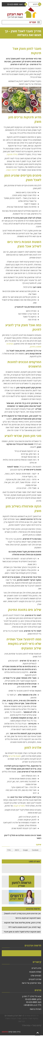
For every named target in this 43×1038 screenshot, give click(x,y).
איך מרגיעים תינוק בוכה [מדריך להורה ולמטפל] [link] (22, 913)
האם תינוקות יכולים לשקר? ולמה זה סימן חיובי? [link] (22, 932)
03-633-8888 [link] (30, 999)
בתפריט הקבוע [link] (19, 805)
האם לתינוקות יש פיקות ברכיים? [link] (28, 918)
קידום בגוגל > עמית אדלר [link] (31, 1025)
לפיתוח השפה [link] (11, 170)
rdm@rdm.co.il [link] (30, 1005)
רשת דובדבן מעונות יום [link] (13, 1015)
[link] (21, 13)
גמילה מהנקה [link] (12, 154)
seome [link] (5, 1031)
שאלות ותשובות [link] (35, 972)
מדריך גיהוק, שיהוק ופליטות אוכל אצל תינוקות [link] (22, 922)
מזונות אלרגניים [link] (15, 756)
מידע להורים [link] (36, 968)
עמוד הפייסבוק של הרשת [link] (31, 983)
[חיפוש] (38, 4)
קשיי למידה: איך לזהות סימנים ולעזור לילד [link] (24, 927)
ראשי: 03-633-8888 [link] (15, 4)
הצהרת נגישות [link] (35, 1009)
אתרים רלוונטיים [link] (35, 979)
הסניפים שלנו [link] (36, 975)
